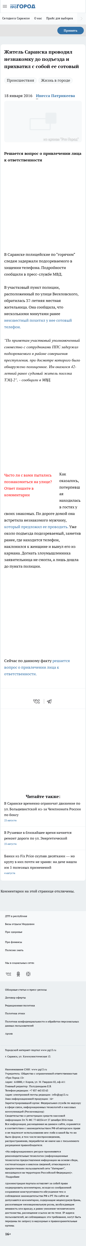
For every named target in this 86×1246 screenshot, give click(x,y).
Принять (70, 31)
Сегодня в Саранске (16, 18)
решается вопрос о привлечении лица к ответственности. (37, 667)
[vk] (37, 701)
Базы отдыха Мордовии (19, 924)
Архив (9, 1033)
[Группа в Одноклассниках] (18, 974)
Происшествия (20, 80)
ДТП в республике (16, 916)
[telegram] (50, 701)
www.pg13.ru (48, 1050)
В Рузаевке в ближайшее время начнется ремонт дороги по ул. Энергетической (37, 837)
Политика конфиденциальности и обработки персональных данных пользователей (42, 1023)
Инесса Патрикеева (55, 95)
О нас (38, 18)
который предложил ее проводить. (36, 526)
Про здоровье (13, 932)
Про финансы (13, 942)
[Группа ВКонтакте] (8, 974)
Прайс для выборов (59, 18)
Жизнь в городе (55, 80)
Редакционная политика (20, 1005)
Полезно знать (14, 950)
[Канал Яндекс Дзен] (28, 974)
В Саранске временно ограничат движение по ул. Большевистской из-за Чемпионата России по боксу (42, 811)
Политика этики (15, 1013)
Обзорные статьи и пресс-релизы (26, 989)
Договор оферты (15, 997)
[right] (81, 18)
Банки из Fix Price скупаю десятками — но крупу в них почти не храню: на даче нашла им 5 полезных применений (40, 864)
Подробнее (12, 1176)
